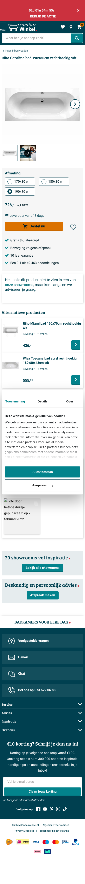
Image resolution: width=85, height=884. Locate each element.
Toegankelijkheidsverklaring (53, 831)
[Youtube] (44, 809)
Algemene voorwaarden (56, 825)
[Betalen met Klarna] (37, 851)
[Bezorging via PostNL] (9, 842)
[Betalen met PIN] (65, 842)
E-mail (23, 657)
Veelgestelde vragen (33, 640)
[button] (73, 227)
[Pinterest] (51, 809)
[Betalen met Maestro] (45, 842)
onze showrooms (19, 284)
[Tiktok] (64, 809)
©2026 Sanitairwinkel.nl (25, 825)
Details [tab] (43, 401)
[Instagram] (58, 809)
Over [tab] (69, 401)
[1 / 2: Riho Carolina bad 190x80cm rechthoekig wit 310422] (10, 153)
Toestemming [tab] (15, 401)
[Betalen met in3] (47, 851)
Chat (21, 673)
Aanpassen (40, 485)
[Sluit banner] (78, 10)
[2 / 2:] (28, 153)
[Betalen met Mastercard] (55, 842)
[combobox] (36, 38)
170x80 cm (22, 181)
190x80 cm (22, 191)
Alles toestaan (42, 472)
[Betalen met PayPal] (75, 842)
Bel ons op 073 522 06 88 (36, 690)
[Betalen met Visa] (36, 842)
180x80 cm (56, 181)
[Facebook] (38, 809)
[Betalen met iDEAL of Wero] (22, 842)
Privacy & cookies (24, 831)
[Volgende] (75, 104)
